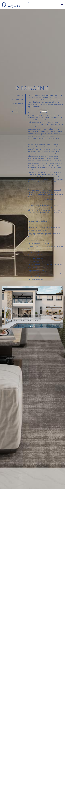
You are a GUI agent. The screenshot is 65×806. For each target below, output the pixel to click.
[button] (62, 5)
